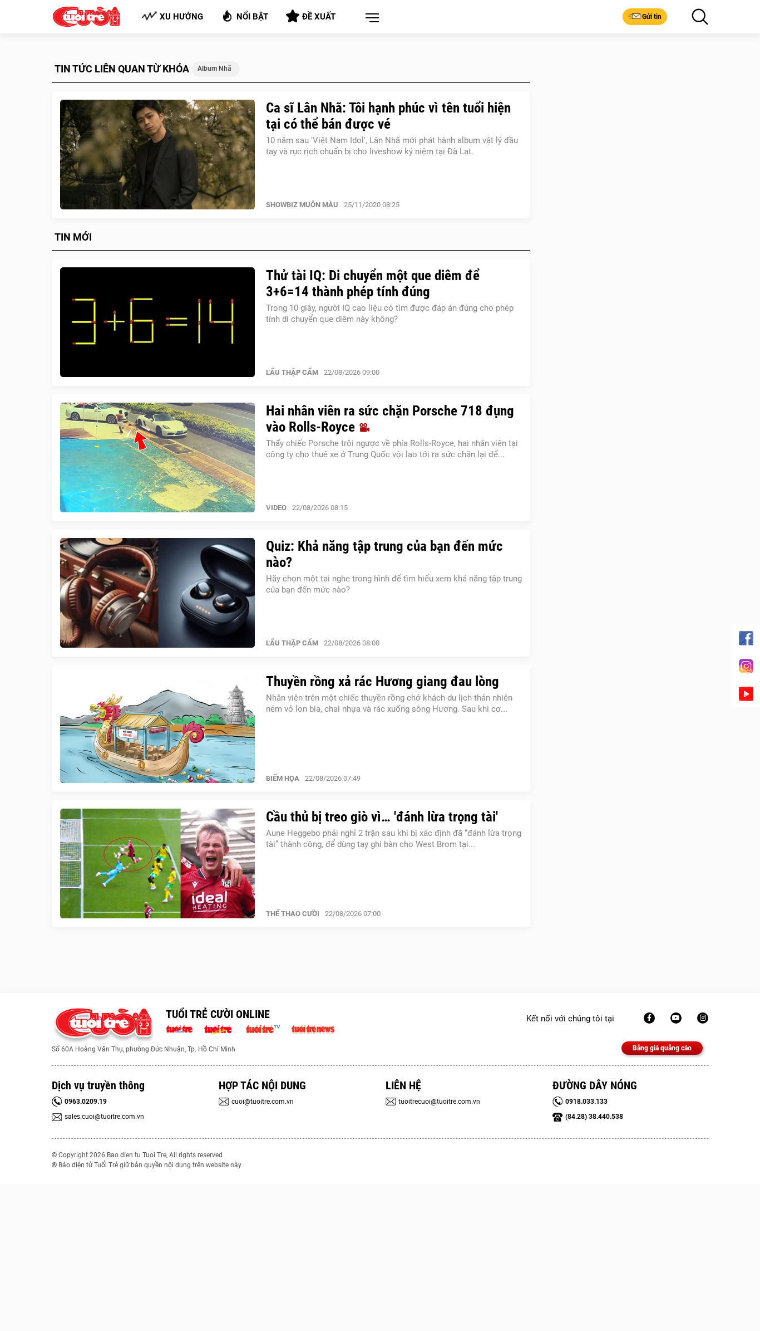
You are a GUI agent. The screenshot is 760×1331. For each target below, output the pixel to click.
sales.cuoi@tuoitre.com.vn (104, 1116)
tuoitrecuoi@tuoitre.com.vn (439, 1101)
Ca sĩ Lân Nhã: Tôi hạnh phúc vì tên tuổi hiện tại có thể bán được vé (388, 116)
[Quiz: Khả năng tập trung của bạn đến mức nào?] (157, 593)
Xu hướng (181, 17)
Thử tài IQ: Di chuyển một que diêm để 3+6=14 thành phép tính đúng (373, 283)
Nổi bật (252, 17)
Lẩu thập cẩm (292, 372)
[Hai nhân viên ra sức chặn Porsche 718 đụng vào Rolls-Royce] (157, 458)
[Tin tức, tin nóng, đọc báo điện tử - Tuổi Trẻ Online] (182, 1028)
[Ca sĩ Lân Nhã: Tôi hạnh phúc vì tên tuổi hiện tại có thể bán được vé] (157, 155)
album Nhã (214, 68)
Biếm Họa (282, 778)
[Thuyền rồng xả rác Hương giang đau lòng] (157, 728)
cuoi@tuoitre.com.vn (262, 1101)
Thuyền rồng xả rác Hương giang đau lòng (382, 681)
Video (276, 507)
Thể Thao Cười (292, 913)
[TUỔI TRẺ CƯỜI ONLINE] (103, 1025)
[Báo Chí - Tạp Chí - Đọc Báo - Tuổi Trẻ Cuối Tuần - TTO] (222, 1028)
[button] (370, 18)
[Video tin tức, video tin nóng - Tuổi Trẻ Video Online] (267, 1028)
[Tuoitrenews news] (312, 1028)
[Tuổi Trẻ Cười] (702, 1018)
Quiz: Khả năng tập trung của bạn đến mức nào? (384, 554)
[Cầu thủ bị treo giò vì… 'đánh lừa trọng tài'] (157, 864)
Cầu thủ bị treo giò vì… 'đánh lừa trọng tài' (382, 817)
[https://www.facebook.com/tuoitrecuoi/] (649, 1018)
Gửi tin (652, 17)
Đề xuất (318, 17)
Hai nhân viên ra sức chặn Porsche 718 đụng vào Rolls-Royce (390, 419)
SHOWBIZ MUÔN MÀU (302, 204)
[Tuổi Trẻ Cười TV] (676, 1018)
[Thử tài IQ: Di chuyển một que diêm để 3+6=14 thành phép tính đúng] (157, 322)
